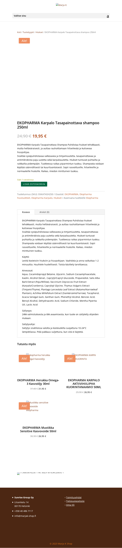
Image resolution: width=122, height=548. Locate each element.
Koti (19, 32)
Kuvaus (26, 212)
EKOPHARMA (71, 194)
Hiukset (39, 32)
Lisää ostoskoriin (34, 184)
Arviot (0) (44, 212)
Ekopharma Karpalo (41, 197)
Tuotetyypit (28, 32)
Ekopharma (92, 197)
